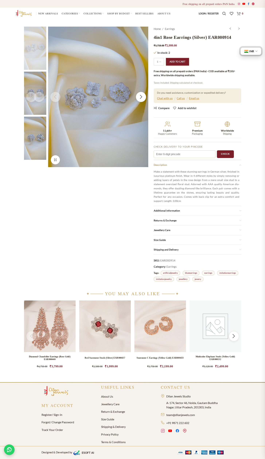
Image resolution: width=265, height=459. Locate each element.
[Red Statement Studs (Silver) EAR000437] (105, 326)
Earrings (170, 28)
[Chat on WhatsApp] (9, 449)
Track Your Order (52, 429)
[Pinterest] (185, 431)
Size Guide (107, 419)
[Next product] (239, 29)
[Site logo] (24, 13)
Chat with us (165, 98)
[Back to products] (234, 29)
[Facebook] (177, 431)
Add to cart (177, 61)
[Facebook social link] (248, 3)
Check (225, 154)
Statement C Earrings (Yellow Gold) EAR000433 (160, 358)
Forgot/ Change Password (58, 422)
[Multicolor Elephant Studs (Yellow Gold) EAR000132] (215, 326)
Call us (181, 98)
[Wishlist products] (231, 13)
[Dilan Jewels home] (57, 391)
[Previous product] (230, 29)
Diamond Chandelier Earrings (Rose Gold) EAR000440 (49, 358)
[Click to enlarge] (55, 159)
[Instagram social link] (239, 3)
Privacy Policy (110, 434)
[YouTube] (170, 431)
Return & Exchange (113, 411)
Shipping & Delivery (113, 426)
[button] (69, 335)
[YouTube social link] (244, 3)
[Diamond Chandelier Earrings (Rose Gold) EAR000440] (50, 326)
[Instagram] (163, 431)
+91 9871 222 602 (177, 423)
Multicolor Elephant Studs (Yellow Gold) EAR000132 (215, 358)
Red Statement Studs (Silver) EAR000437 (105, 358)
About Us (107, 396)
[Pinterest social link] (253, 3)
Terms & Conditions (113, 442)
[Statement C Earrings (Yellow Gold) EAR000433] (160, 326)
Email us (194, 98)
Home (157, 28)
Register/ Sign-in (52, 414)
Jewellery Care (110, 404)
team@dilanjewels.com (180, 415)
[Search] (224, 13)
